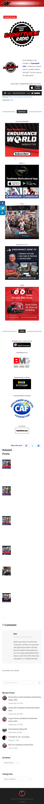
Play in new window (16, 97)
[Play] (5, 93)
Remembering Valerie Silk (17, 729)
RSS (11, 100)
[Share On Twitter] (2, 208)
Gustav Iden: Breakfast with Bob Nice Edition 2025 (24, 709)
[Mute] (32, 93)
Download (28, 97)
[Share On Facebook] (2, 203)
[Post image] (8, 464)
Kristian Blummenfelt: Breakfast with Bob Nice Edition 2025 (24, 698)
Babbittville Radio (10, 17)
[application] (22, 93)
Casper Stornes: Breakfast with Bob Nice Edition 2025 (22, 720)
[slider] (37, 93)
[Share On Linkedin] (2, 212)
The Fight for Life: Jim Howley (19, 737)
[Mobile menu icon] (40, 3)
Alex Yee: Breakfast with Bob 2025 (20, 745)
